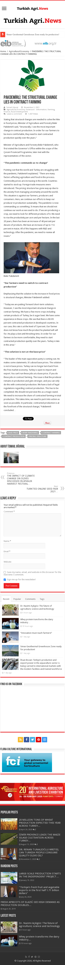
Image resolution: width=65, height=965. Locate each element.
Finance (7, 112)
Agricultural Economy (19, 51)
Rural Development (19, 112)
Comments (30, 599)
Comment (9, 511)
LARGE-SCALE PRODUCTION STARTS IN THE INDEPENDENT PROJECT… (40, 875)
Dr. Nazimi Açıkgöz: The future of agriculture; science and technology (39, 925)
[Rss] (20, 739)
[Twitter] (32, 739)
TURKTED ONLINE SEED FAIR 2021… (42, 489)
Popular (17, 599)
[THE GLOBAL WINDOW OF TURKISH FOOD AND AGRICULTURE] (32, 8)
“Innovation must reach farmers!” (36, 633)
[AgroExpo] (32, 792)
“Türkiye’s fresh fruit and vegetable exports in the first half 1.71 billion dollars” (39, 890)
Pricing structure (37, 436)
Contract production (13, 436)
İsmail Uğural (12, 107)
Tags (42, 599)
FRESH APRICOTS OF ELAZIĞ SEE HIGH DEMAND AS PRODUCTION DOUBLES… (30, 904)
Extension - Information (36, 110)
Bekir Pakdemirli (30, 433)
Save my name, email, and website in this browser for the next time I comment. (32, 573)
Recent (6, 599)
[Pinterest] (38, 739)
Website (7, 562)
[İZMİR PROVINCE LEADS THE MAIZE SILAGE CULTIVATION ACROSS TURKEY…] (9, 838)
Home (3, 51)
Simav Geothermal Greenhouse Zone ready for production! (32, 34)
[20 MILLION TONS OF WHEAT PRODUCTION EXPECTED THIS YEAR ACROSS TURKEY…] (9, 824)
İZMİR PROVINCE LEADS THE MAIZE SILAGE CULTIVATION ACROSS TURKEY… (39, 837)
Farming (51, 110)
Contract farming (51, 433)
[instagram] (44, 739)
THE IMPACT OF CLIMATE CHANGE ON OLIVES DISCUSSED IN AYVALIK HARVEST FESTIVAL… (21, 478)
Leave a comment (14, 114)
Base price (13, 433)
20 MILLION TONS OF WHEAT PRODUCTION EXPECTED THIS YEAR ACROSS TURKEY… (39, 822)
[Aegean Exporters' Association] (32, 43)
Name (7, 541)
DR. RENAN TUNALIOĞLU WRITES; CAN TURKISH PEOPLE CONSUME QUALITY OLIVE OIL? (39, 852)
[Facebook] (26, 739)
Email (7, 551)
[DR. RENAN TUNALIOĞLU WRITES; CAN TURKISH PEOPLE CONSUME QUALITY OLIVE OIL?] (9, 853)
